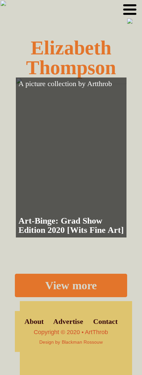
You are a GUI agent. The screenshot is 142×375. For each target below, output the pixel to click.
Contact (105, 322)
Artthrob (99, 84)
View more (71, 285)
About (34, 322)
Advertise (68, 322)
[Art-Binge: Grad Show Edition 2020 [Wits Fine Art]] (71, 157)
